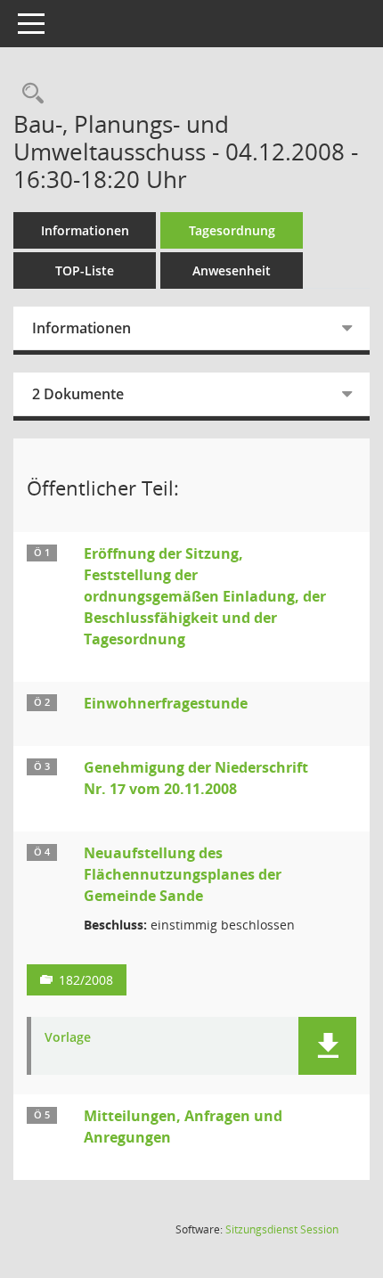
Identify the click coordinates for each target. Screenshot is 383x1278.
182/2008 (86, 979)
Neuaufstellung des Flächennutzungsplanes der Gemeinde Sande (182, 874)
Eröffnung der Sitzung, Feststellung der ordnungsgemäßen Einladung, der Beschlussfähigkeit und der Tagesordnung (205, 596)
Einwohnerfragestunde (166, 703)
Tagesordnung (232, 230)
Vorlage (68, 1037)
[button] (327, 1046)
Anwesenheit (231, 270)
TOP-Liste (84, 270)
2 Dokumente (78, 394)
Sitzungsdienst (281, 1229)
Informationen (85, 230)
